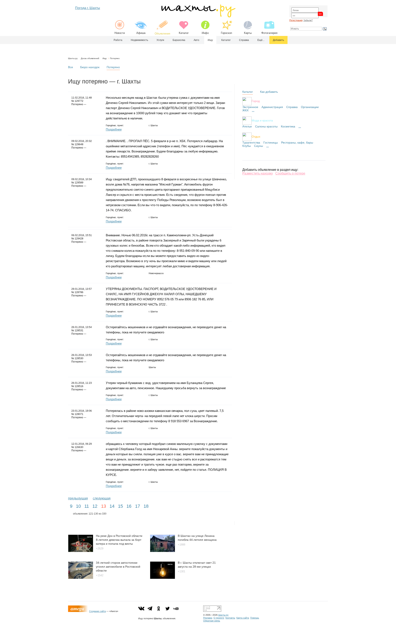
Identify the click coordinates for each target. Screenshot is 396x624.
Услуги (160, 40)
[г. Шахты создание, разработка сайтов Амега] (78, 611)
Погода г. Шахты (87, 8)
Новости (119, 32)
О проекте (218, 618)
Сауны (258, 145)
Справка (244, 40)
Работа (118, 40)
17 (137, 506)
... (253, 110)
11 (86, 506)
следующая (102, 498)
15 (120, 506)
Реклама (207, 618)
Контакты (230, 618)
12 (94, 506)
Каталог (184, 32)
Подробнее (114, 129)
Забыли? (308, 20)
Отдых (256, 136)
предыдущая (78, 498)
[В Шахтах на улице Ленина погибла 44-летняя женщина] (162, 551)
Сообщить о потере (290, 173)
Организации (310, 107)
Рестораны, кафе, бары (297, 142)
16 (128, 506)
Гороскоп (226, 32)
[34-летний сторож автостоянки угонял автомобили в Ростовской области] (80, 578)
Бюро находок (89, 67)
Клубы (246, 145)
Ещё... (260, 40)
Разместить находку (257, 173)
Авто (196, 40)
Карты (248, 32)
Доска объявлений (90, 58)
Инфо (205, 32)
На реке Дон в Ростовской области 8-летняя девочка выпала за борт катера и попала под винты (119, 539)
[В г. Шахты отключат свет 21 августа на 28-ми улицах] (162, 578)
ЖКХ (245, 110)
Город (256, 100)
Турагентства (251, 142)
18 (146, 506)
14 (112, 506)
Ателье (247, 126)
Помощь (254, 618)
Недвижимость (139, 40)
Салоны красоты (266, 126)
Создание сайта (97, 611)
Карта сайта (242, 618)
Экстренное (250, 107)
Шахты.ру (73, 58)
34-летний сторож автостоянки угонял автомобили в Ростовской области (118, 566)
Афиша (140, 32)
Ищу (210, 40)
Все (70, 67)
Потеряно (115, 58)
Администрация (272, 107)
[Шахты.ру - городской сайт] (198, 16)
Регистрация (296, 20)
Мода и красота (262, 120)
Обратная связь (211, 620)
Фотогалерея (269, 32)
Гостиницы (270, 142)
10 (78, 506)
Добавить (278, 40)
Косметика (288, 126)
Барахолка (179, 40)
